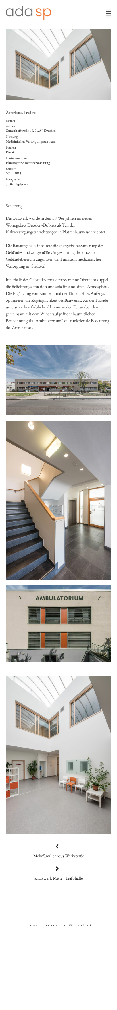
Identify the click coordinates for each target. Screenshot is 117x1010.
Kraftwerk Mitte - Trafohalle (58, 878)
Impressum (34, 925)
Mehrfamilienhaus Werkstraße (58, 856)
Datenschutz (56, 925)
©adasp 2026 (80, 925)
